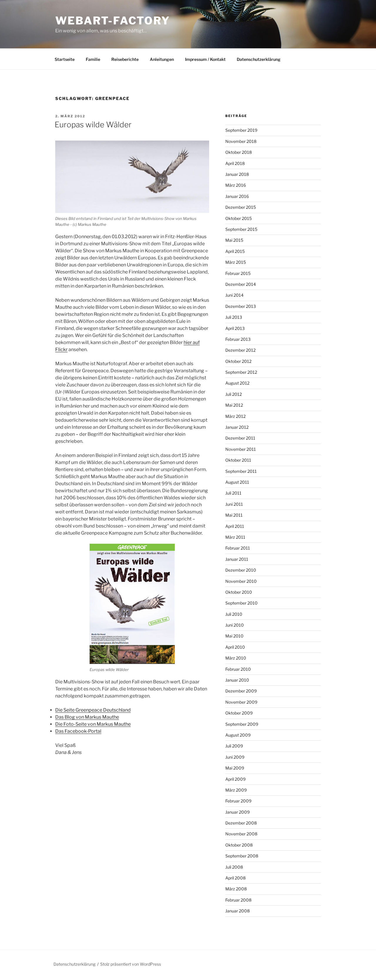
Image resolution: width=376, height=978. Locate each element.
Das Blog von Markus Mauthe (87, 717)
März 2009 (236, 789)
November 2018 (240, 141)
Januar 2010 (237, 679)
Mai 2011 (234, 515)
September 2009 (241, 724)
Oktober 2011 (238, 460)
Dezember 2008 (241, 822)
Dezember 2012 (240, 350)
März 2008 (236, 888)
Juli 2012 (233, 394)
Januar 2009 (237, 812)
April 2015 (235, 251)
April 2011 (234, 526)
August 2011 (237, 482)
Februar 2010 (238, 669)
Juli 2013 (233, 317)
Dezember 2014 (240, 284)
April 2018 (235, 163)
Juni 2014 (234, 295)
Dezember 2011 (240, 437)
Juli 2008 (234, 866)
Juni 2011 (234, 504)
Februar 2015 (238, 273)
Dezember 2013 (240, 306)
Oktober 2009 (239, 712)
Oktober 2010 (238, 592)
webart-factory (112, 20)
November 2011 (240, 449)
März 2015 (235, 262)
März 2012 (235, 416)
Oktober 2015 (238, 218)
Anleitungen (162, 59)
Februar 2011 (237, 547)
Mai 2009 (234, 767)
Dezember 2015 (240, 207)
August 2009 (238, 734)
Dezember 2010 (240, 570)
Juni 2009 (234, 757)
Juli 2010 (233, 614)
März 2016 (235, 185)
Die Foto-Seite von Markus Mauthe (93, 724)
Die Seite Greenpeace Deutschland (93, 710)
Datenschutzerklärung (259, 59)
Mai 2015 (234, 240)
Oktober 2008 (239, 844)
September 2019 (241, 130)
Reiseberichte (125, 59)
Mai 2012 (234, 405)
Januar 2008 (237, 910)
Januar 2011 (236, 559)
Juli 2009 (234, 745)
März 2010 (235, 657)
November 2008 (241, 833)
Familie (93, 59)
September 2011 (241, 471)
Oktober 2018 (238, 152)
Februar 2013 (238, 339)
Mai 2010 (234, 635)
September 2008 (241, 855)
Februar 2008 (238, 899)
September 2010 (241, 602)
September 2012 (241, 372)
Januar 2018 (237, 174)
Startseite (65, 59)
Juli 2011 (233, 492)
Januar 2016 (237, 196)
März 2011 (235, 537)
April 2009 (235, 779)
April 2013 (235, 328)
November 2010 (241, 581)
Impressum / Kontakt (205, 59)
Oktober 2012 (238, 361)
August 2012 (237, 382)
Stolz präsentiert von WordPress (130, 964)
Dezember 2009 (241, 690)
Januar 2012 (237, 427)
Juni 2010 (234, 624)
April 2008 (235, 877)
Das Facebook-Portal (78, 731)
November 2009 (241, 702)
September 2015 (241, 229)
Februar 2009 (238, 800)
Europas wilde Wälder (93, 124)
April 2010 (235, 647)
